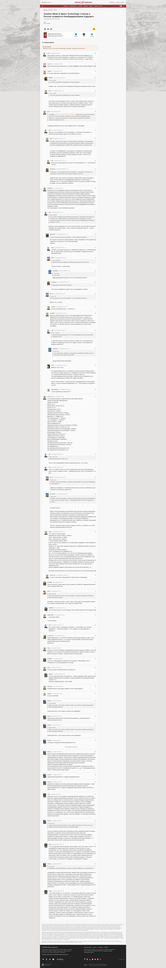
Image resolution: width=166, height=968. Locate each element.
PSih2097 (51, 77)
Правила (106, 947)
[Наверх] (121, 959)
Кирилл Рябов (47, 23)
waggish (49, 693)
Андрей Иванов (54, 389)
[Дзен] (53, 959)
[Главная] (42, 6)
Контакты (95, 947)
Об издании (100, 947)
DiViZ (48, 667)
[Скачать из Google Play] (60, 959)
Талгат (52, 365)
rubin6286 (49, 188)
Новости (65, 6)
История (80, 6)
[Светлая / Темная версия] (120, 6)
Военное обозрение (48, 10)
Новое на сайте (98, 6)
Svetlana (51, 674)
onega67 (49, 71)
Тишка (48, 794)
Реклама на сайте (88, 947)
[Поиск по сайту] (123, 6)
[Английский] (87, 959)
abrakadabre (53, 234)
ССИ (48, 53)
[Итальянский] (92, 959)
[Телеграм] (43, 959)
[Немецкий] (90, 959)
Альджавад (52, 168)
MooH (48, 591)
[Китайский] (100, 959)
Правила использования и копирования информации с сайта (55, 954)
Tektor (48, 648)
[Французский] (97, 959)
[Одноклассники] (46, 959)
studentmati (55, 348)
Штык (52, 257)
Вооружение (73, 6)
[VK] (50, 959)
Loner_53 (49, 63)
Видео (91, 6)
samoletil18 (55, 270)
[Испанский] (95, 959)
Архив (55, 10)
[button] (112, 2)
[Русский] (84, 959)
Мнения (86, 6)
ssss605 (53, 306)
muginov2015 (50, 614)
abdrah (50, 531)
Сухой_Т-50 (50, 396)
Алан (48, 111)
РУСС (50, 90)
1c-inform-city (50, 635)
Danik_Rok (49, 686)
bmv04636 (49, 582)
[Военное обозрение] (83, 2)
